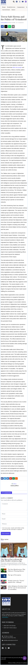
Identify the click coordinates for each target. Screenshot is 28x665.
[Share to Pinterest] (10, 478)
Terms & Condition (22, 662)
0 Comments (20, 22)
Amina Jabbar (4, 22)
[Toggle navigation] (14, 1)
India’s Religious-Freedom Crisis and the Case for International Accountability (17, 587)
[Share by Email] (16, 478)
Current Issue (6, 9)
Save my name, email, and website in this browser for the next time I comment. (13, 528)
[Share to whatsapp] (13, 478)
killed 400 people (17, 67)
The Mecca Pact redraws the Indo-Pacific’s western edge (11, 560)
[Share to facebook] (2, 478)
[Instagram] (26, 1)
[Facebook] (17, 1)
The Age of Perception (14, 575)
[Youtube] (23, 1)
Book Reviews (11, 7)
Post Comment (5, 533)
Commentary (21, 7)
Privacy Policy (12, 662)
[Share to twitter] (5, 478)
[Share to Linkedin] (8, 478)
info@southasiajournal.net (11, 640)
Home (4, 7)
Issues (13, 9)
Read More (5, 617)
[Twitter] (20, 1)
